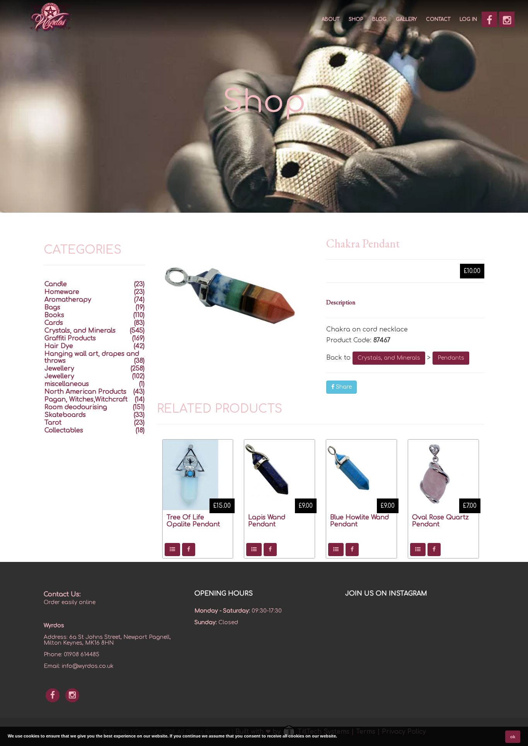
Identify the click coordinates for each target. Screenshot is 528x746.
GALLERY (406, 19)
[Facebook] (489, 19)
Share (343, 387)
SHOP (356, 19)
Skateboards (65, 414)
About (330, 19)
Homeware (61, 291)
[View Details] (172, 549)
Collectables (63, 430)
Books (54, 315)
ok (512, 736)
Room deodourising (75, 407)
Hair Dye (58, 346)
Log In (468, 19)
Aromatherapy (67, 299)
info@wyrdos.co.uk (88, 666)
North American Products (85, 391)
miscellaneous (66, 384)
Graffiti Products (70, 338)
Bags (52, 307)
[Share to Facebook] (188, 549)
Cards (53, 322)
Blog (379, 19)
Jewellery (59, 368)
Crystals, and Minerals (389, 358)
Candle (55, 284)
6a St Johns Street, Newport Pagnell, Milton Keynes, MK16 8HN (107, 640)
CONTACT (438, 19)
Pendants (451, 358)
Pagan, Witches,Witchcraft (86, 399)
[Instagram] (506, 19)
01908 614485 (81, 654)
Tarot (52, 422)
